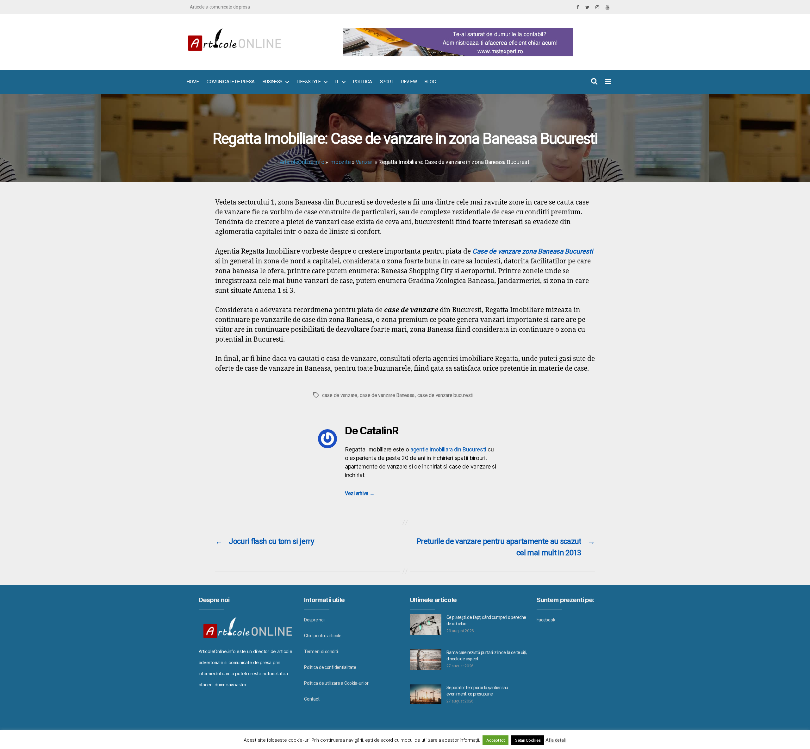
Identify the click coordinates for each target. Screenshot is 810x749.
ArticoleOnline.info (302, 162)
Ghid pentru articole (322, 635)
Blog (430, 82)
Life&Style (309, 82)
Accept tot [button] (495, 740)
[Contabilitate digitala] (475, 42)
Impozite (340, 162)
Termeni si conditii (321, 651)
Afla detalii (555, 740)
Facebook (546, 619)
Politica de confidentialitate (330, 667)
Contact (311, 699)
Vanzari (365, 162)
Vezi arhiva (360, 493)
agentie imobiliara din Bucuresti (448, 449)
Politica (362, 82)
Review (409, 82)
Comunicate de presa (231, 82)
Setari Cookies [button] (527, 740)
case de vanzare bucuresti (445, 395)
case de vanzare (339, 395)
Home (193, 82)
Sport (387, 82)
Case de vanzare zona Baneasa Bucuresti (532, 251)
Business (273, 82)
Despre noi (314, 619)
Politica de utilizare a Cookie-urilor (336, 683)
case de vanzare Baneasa (387, 395)
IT (337, 82)
